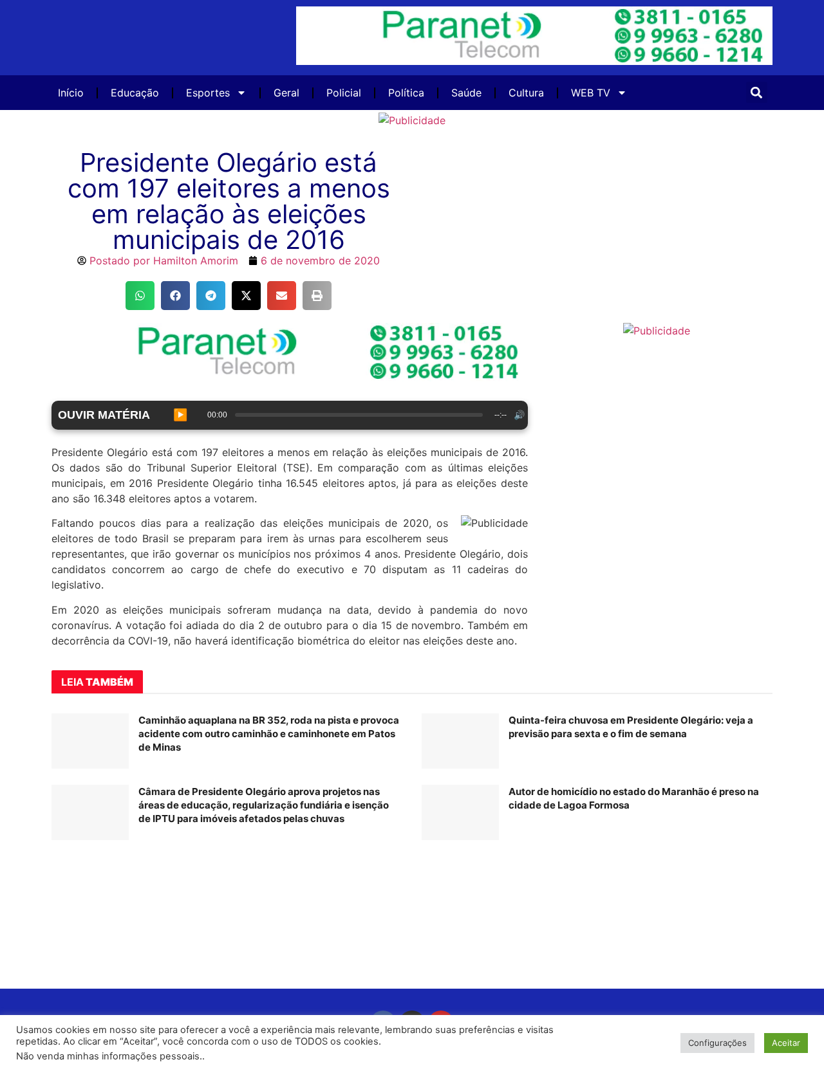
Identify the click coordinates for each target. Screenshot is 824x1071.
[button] (756, 92)
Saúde (466, 92)
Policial (343, 92)
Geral (286, 92)
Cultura (526, 92)
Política (406, 92)
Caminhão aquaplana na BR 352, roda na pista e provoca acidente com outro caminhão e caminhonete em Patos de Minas (268, 733)
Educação (135, 92)
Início (71, 92)
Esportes (208, 92)
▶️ (180, 414)
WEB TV (590, 92)
